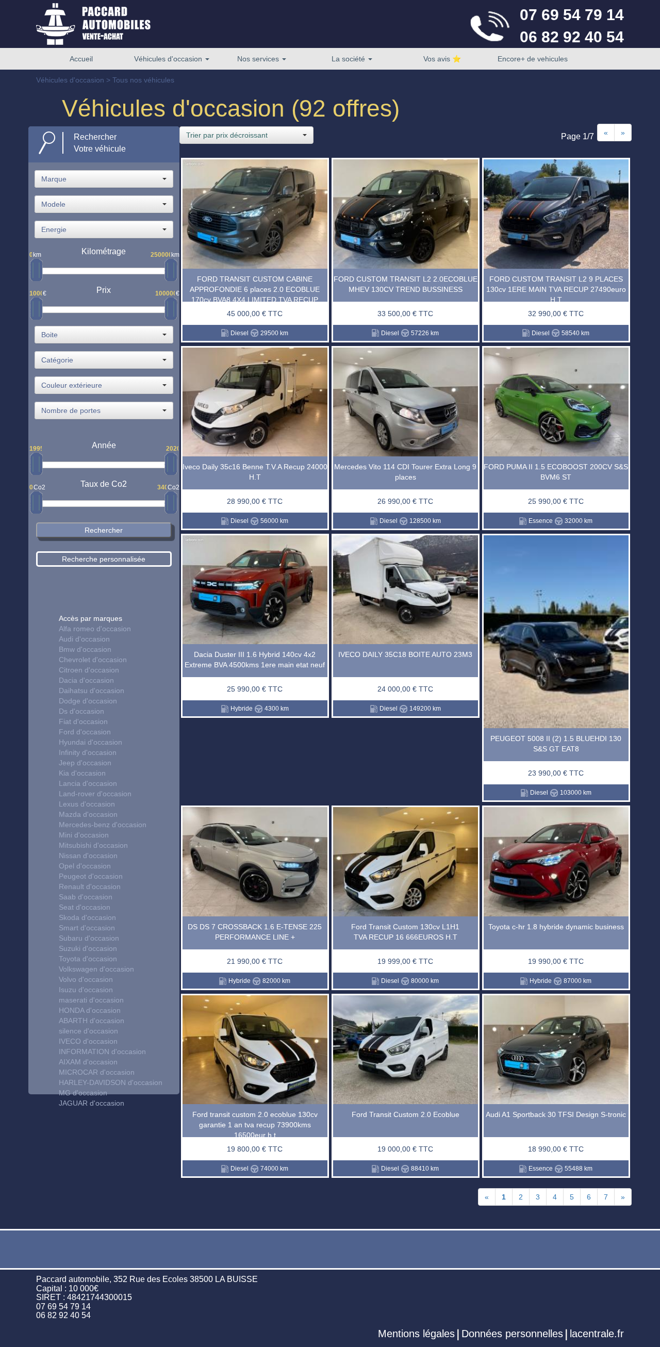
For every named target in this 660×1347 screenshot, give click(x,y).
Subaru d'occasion (89, 938)
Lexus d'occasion (87, 804)
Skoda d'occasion (87, 917)
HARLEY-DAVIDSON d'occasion (110, 1082)
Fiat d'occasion (83, 721)
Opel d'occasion (85, 866)
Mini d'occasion (84, 835)
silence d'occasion (88, 1031)
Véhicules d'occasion (169, 59)
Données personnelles (512, 1333)
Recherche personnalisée (103, 559)
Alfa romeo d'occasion (95, 629)
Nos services (259, 59)
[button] (104, 179)
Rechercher (104, 530)
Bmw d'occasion (85, 649)
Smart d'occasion (87, 928)
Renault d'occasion (90, 886)
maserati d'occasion (91, 1000)
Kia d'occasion (82, 773)
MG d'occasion (83, 1093)
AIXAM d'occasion (88, 1062)
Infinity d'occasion (88, 752)
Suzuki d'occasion (88, 948)
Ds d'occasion (81, 711)
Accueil (81, 59)
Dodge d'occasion (88, 701)
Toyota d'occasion (88, 959)
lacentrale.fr (597, 1333)
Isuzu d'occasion (86, 989)
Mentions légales (416, 1333)
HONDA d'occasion (90, 1010)
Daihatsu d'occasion (91, 690)
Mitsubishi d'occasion (93, 845)
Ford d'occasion (85, 732)
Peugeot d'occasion (91, 876)
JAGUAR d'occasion (91, 1103)
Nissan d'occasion (88, 855)
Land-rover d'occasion (95, 794)
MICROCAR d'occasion (97, 1072)
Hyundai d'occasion (90, 742)
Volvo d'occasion (86, 979)
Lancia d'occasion (88, 783)
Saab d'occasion (85, 897)
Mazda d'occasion (88, 814)
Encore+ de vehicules (533, 59)
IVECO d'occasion (88, 1041)
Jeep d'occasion (85, 763)
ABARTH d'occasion (91, 1020)
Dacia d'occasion (86, 680)
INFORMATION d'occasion (102, 1051)
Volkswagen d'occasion (96, 969)
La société (349, 59)
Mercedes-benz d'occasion (102, 824)
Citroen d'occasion (89, 670)
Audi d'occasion (84, 639)
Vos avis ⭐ (442, 59)
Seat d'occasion (84, 907)
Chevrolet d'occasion (93, 659)
